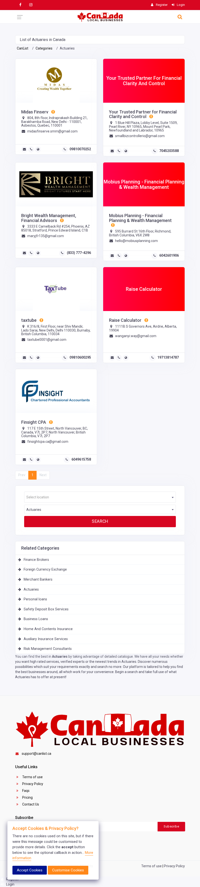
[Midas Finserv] (56, 81)
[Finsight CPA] (56, 391)
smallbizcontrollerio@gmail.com (140, 136)
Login (9, 884)
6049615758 (81, 459)
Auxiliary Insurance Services (46, 639)
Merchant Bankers (38, 579)
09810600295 (80, 357)
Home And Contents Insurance (48, 629)
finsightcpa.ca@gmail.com (47, 442)
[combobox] (100, 497)
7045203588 (169, 151)
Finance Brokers (36, 560)
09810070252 (80, 149)
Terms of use (32, 777)
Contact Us (30, 804)
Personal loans (35, 599)
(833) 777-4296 (79, 253)
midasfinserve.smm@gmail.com (52, 131)
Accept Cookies (29, 870)
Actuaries (31, 589)
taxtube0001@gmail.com (46, 340)
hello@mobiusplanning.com (136, 241)
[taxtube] (56, 289)
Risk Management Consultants (48, 649)
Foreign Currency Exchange (45, 569)
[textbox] (100, 497)
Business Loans (36, 619)
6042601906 (169, 255)
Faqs (25, 791)
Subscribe (171, 826)
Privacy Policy (32, 784)
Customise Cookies (68, 870)
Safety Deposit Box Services (46, 609)
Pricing (27, 797)
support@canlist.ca (36, 754)
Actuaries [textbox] (33, 510)
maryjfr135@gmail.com (45, 236)
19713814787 (168, 357)
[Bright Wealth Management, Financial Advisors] (56, 184)
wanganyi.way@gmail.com (135, 336)
